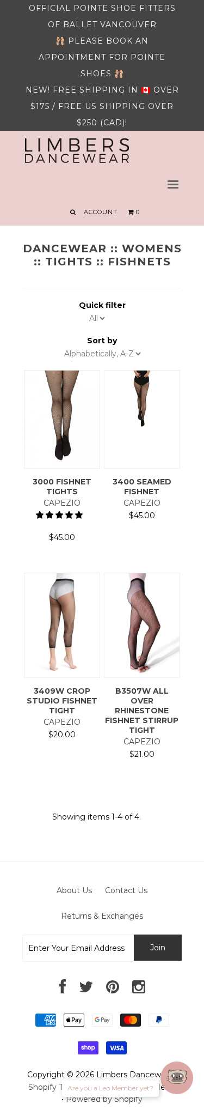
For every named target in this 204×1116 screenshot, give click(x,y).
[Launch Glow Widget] (176, 1078)
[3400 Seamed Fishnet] (142, 424)
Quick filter (102, 305)
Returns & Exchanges (102, 916)
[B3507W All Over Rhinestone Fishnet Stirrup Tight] (142, 671)
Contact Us (126, 890)
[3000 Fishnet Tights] (62, 462)
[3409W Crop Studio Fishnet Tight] (62, 671)
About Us (74, 890)
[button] (60, 515)
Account (101, 212)
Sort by (102, 340)
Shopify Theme (57, 1087)
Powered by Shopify (104, 1099)
